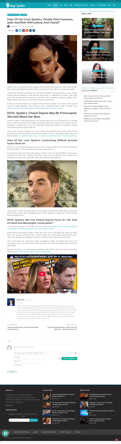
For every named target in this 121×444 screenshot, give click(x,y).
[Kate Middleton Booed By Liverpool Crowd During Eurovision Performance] (84, 396)
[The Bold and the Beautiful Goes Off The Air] (84, 413)
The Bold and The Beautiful (98, 48)
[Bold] (15, 353)
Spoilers (23, 14)
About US (8, 1)
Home (49, 5)
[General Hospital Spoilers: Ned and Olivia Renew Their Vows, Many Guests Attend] (98, 28)
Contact (77, 432)
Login (9, 341)
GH (61, 5)
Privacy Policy (65, 432)
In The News (102, 5)
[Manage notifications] (116, 439)
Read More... (9, 405)
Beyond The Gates (81, 5)
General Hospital (98, 26)
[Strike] (23, 353)
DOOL (55, 5)
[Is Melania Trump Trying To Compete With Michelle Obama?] (84, 405)
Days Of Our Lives (13, 14)
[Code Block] (34, 353)
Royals (92, 5)
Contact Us (15, 1)
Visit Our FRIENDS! (90, 90)
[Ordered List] (26, 353)
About (35, 432)
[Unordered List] (28, 353)
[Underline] (20, 353)
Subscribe (34, 420)
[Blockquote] (31, 353)
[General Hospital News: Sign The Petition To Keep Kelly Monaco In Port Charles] (98, 73)
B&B (65, 5)
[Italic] (18, 353)
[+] (42, 353)
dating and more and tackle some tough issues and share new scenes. (34, 108)
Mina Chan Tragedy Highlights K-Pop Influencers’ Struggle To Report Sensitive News (97, 108)
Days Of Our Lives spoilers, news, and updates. (32, 252)
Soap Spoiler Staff (49, 432)
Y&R (71, 5)
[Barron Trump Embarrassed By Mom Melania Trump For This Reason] (47, 413)
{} (39, 353)
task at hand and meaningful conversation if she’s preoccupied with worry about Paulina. (42, 227)
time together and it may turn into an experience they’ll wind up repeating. (46, 136)
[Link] (36, 353)
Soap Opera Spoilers (21, 432)
